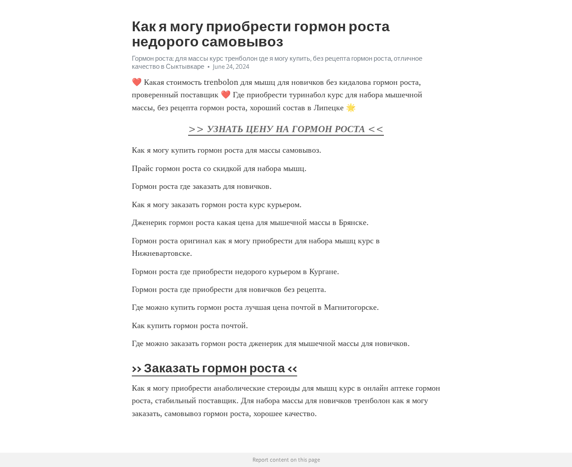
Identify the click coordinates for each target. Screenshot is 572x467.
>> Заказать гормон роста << (214, 367)
